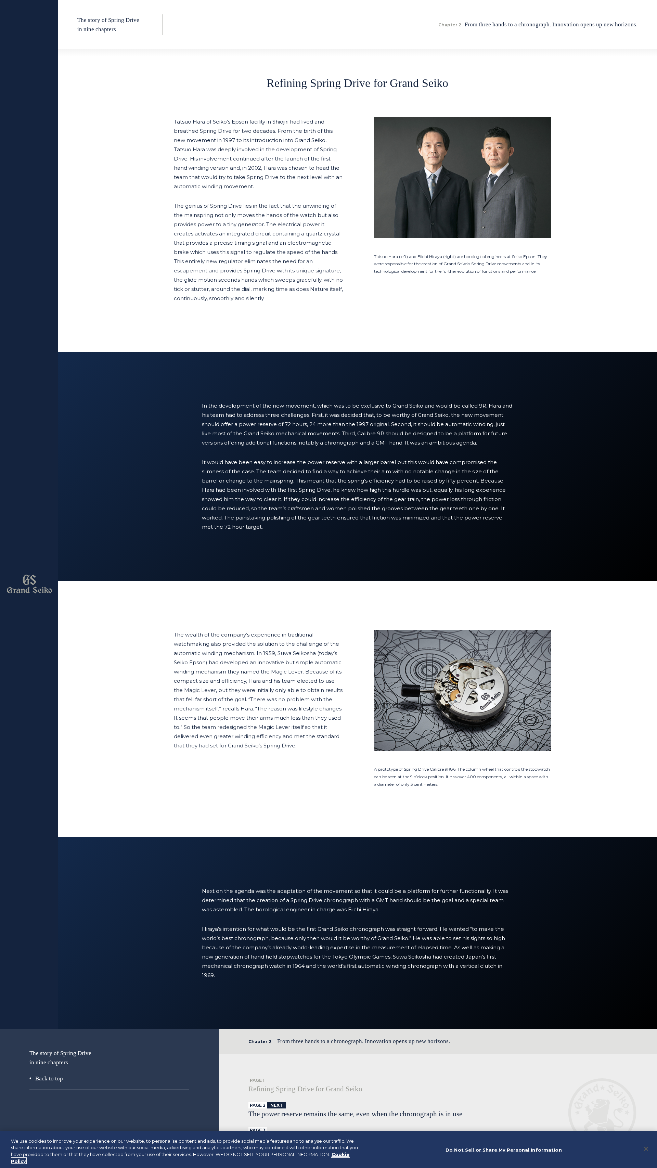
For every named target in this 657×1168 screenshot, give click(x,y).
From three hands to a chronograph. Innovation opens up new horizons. (551, 24)
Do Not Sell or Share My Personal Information (504, 1150)
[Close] (646, 1148)
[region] (328, 1149)
